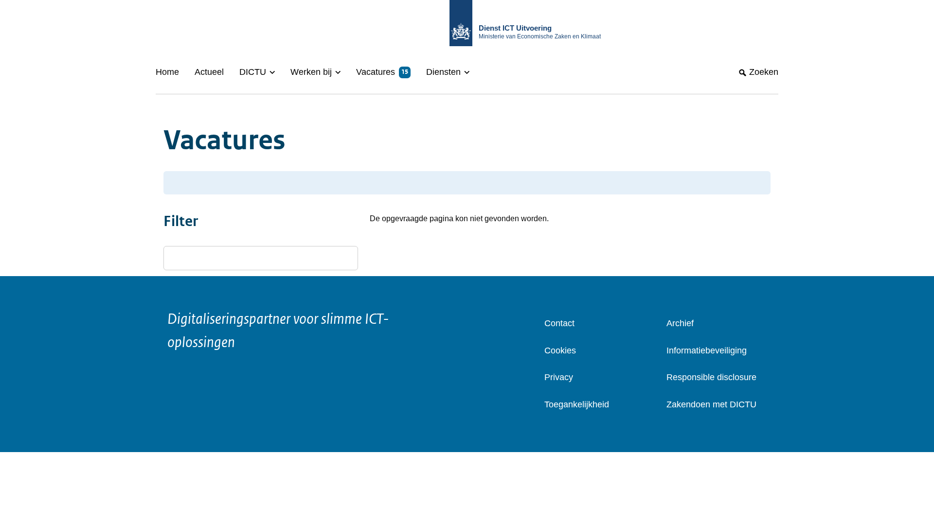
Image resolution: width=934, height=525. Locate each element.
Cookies (560, 350)
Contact (559, 323)
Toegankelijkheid (576, 404)
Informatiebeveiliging (706, 350)
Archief (680, 323)
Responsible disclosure (711, 377)
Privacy (558, 377)
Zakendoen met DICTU (711, 404)
